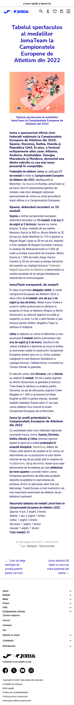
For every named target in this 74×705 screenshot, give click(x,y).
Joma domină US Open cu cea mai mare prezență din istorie (58, 567)
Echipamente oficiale (14, 611)
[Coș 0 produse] (61, 11)
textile (40, 463)
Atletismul (39, 447)
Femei (6, 603)
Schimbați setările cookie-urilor (17, 700)
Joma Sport (51, 542)
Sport (5, 591)
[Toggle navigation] (68, 11)
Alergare (32, 546)
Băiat (5, 599)
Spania (30, 184)
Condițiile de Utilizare (12, 684)
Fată (5, 607)
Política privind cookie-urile (15, 696)
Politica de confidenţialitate (15, 692)
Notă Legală (8, 688)
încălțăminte (17, 463)
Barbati (6, 595)
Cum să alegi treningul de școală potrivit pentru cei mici (15, 567)
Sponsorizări (47, 546)
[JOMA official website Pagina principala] (15, 12)
